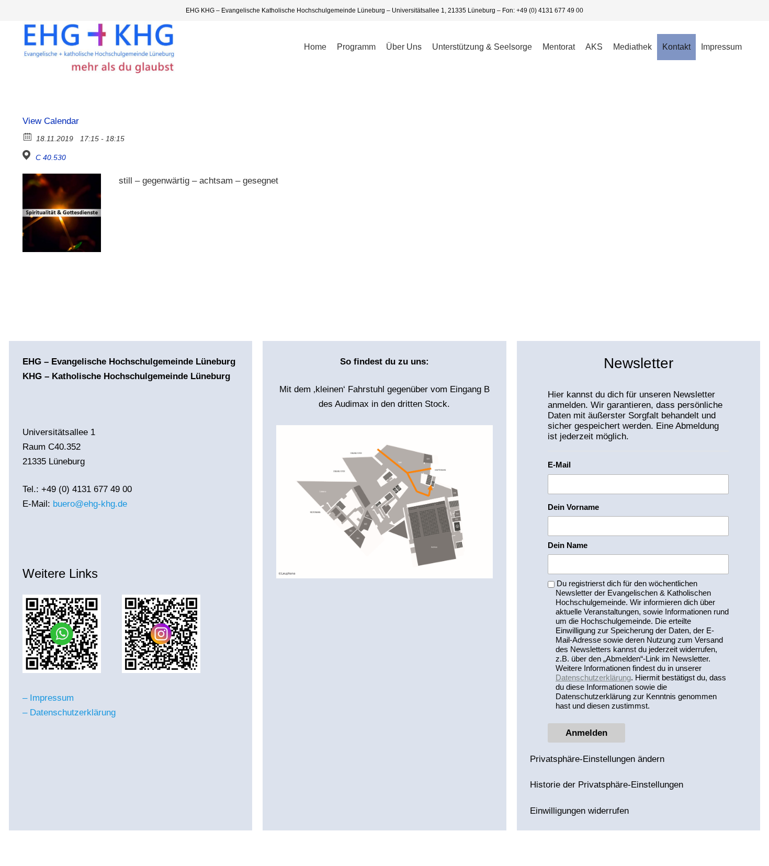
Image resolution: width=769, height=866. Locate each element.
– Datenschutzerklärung (69, 712)
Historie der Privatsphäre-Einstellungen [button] (606, 785)
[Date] (27, 136)
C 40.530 (51, 157)
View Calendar (50, 121)
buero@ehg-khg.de (90, 504)
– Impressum (48, 698)
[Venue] (27, 155)
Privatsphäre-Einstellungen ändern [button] (597, 759)
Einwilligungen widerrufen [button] (579, 811)
